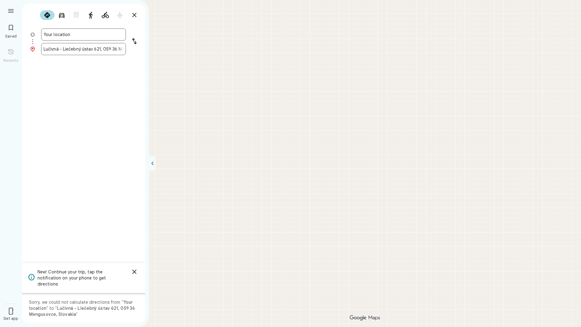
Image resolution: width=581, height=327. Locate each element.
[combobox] (83, 34)
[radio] (47, 15)
